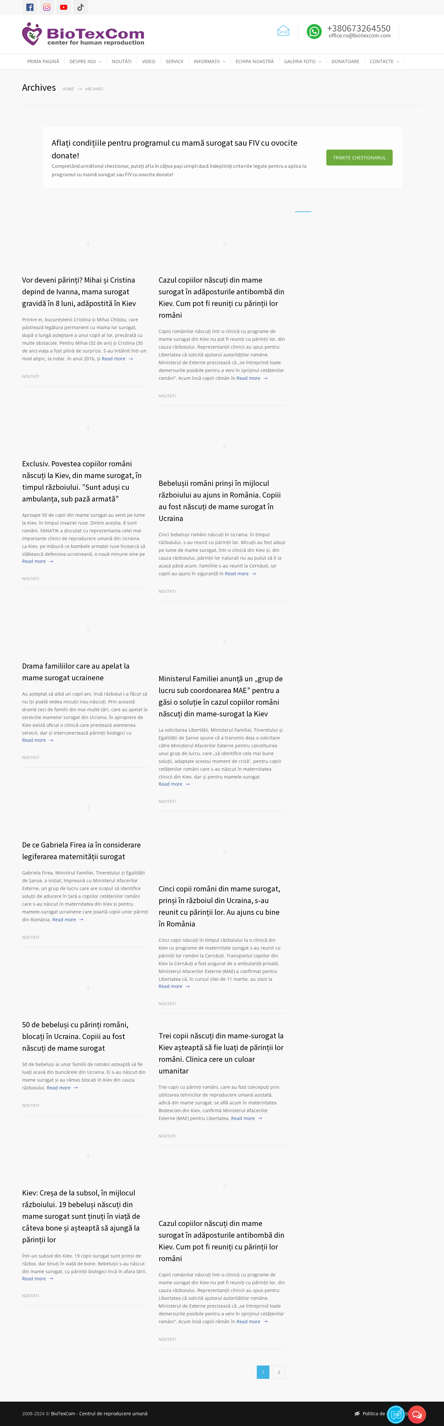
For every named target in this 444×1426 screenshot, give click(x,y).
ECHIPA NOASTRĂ (255, 61)
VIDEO (148, 61)
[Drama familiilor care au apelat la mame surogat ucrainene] (85, 629)
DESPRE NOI (83, 61)
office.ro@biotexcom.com (360, 36)
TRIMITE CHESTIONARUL (359, 157)
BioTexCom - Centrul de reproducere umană (99, 1413)
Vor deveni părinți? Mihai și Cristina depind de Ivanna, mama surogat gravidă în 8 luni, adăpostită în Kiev (79, 291)
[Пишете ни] (283, 29)
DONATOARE (345, 61)
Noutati (30, 376)
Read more (113, 358)
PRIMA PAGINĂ (43, 61)
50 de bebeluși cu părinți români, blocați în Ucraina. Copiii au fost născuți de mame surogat (75, 1036)
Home (68, 89)
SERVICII (174, 61)
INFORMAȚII (207, 61)
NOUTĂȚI (122, 61)
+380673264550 (358, 28)
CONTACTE (382, 61)
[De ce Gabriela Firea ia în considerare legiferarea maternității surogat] (85, 808)
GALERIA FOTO (300, 61)
